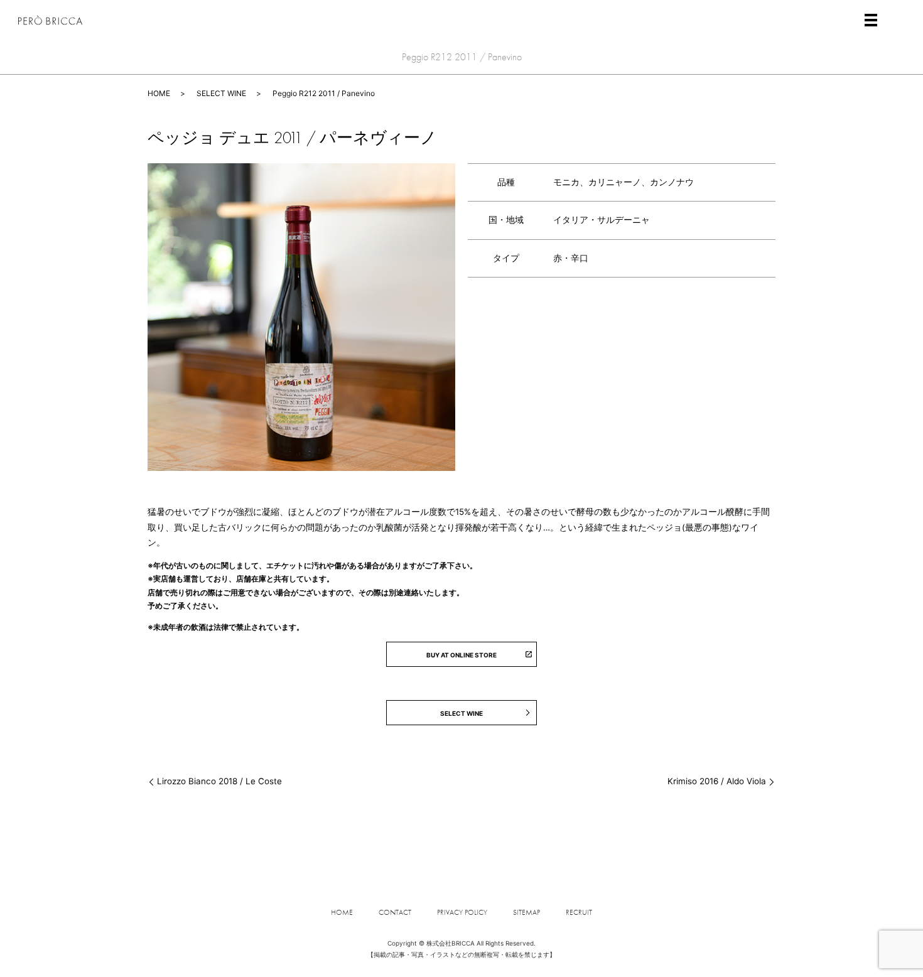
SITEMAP (526, 912)
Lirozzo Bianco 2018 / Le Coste (219, 781)
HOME (159, 93)
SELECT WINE (221, 93)
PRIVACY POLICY (462, 912)
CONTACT (395, 912)
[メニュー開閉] (871, 20)
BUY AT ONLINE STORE (461, 655)
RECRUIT (579, 912)
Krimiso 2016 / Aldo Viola (716, 781)
